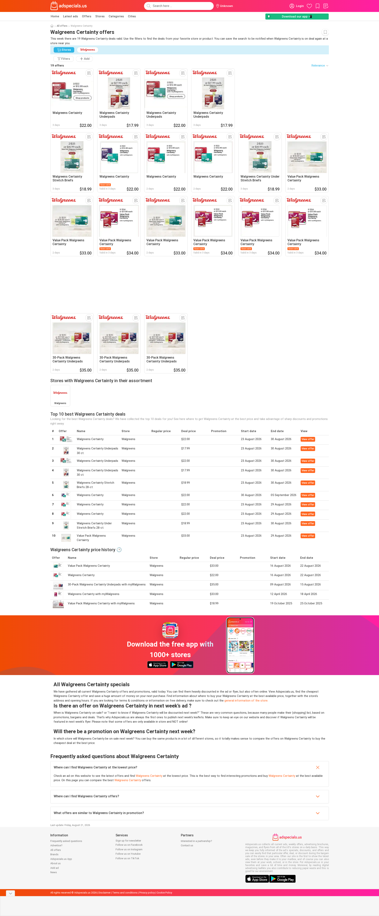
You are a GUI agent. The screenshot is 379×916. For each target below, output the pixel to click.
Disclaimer (104, 892)
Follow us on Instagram (129, 849)
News (53, 872)
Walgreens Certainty (149, 776)
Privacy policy (147, 892)
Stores (100, 16)
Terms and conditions (124, 892)
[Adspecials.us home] (68, 6)
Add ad (54, 867)
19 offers (57, 65)
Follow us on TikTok (127, 858)
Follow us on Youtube (128, 853)
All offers (62, 25)
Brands (54, 854)
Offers (86, 16)
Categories (116, 16)
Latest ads (70, 16)
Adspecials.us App (61, 858)
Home (55, 16)
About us (55, 863)
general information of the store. (246, 700)
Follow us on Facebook (129, 844)
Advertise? (56, 845)
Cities (132, 16)
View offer (308, 439)
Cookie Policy (164, 892)
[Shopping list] (325, 6)
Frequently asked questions (66, 841)
